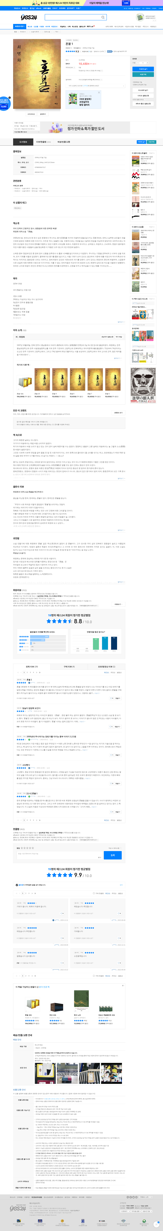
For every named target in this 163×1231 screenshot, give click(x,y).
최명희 (68, 48)
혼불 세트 (20, 394)
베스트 (30, 26)
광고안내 (67, 1197)
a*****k (114, 920)
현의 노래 (77, 1015)
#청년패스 (17, 208)
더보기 (151, 153)
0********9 (56, 970)
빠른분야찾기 (19, 26)
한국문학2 (135, 328)
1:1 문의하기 (125, 1211)
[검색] (103, 17)
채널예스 (63, 26)
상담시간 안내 (147, 1211)
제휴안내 (74, 1197)
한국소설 (34, 191)
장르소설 (47, 32)
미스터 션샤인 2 (146, 197)
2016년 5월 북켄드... (139, 307)
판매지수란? (105, 51)
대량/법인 (153, 26)
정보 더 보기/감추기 (80, 51)
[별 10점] (33, 848)
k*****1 (135, 303)
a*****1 (114, 970)
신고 (48, 683)
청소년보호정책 (48, 1197)
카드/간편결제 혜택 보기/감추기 (101, 80)
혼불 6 (107, 394)
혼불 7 (89, 394)
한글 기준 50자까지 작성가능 (28, 854)
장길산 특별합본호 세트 (106, 1015)
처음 (18, 672)
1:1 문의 (62, 1099)
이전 (21, 672)
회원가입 (130, 8)
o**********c (34, 739)
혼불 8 (72, 394)
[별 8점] (30, 848)
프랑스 (83, 99)
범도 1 (143, 210)
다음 (36, 672)
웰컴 (15, 32)
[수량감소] (137, 62)
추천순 (113, 672)
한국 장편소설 (43, 191)
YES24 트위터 (133, 1197)
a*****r (33, 683)
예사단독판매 (118, 26)
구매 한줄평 (99, 893)
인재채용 (19, 1197)
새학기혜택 (109, 26)
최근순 (106, 672)
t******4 (33, 796)
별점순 (119, 672)
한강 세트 (53, 1015)
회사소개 (12, 1197)
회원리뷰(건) (87, 51)
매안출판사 (77, 48)
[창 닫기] (98, 92)
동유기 (143, 282)
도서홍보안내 (59, 1197)
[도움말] (74, 68)
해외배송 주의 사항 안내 (143, 82)
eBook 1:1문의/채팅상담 (142, 1208)
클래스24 (82, 26)
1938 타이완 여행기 (147, 183)
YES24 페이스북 (130, 1197)
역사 (56, 32)
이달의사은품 (129, 26)
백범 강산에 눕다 (146, 170)
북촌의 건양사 (145, 268)
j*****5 (33, 768)
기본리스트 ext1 (137, 350)
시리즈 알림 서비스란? (145, 100)
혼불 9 (54, 394)
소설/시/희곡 (35, 32)
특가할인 (138, 26)
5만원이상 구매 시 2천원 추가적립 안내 (102, 71)
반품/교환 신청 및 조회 (51, 1099)
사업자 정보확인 (74, 1210)
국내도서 (23, 32)
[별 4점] (24, 848)
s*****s (135, 325)
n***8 (30, 711)
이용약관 (26, 1197)
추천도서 (146, 26)
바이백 (47, 26)
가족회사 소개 (146, 1197)
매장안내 (54, 26)
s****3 (114, 945)
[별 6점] (27, 848)
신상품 (36, 26)
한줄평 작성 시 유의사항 (121, 848)
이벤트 (41, 26)
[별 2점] (22, 848)
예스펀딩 (75, 26)
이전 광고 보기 (153, 20)
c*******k (135, 346)
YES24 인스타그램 (136, 1197)
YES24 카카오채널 (128, 1197)
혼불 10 (37, 394)
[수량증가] (147, 62)
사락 (69, 26)
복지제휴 (81, 1197)
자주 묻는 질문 (136, 1211)
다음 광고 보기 (155, 20)
